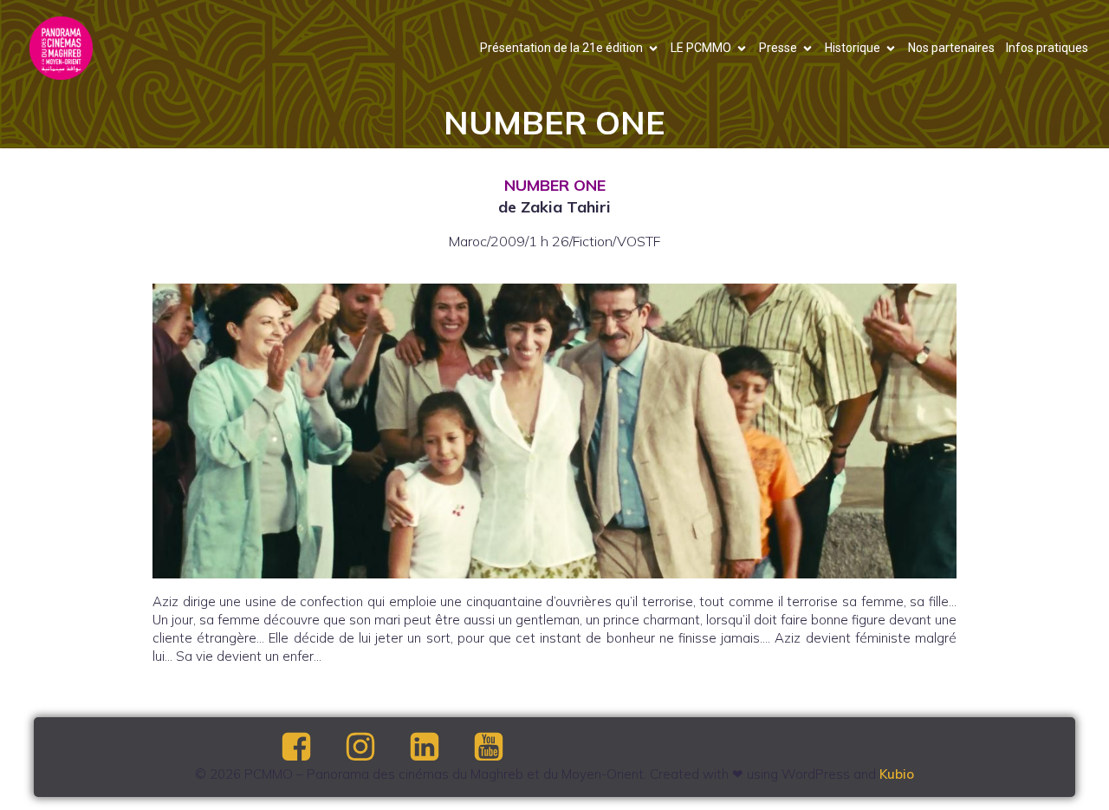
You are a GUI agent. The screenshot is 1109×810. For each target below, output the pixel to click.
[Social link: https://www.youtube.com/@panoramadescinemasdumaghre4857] (503, 747)
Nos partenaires (951, 48)
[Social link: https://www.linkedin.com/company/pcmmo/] (439, 747)
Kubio (896, 774)
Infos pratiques (1047, 48)
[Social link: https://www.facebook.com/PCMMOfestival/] (311, 747)
